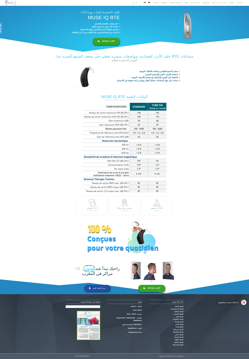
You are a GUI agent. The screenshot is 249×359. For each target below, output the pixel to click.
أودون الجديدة (178, 337)
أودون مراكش (178, 312)
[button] (153, 281)
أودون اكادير (179, 324)
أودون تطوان (179, 340)
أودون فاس (179, 317)
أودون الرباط (179, 306)
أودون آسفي (179, 335)
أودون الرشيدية (178, 319)
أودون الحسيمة (178, 345)
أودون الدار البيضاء (177, 309)
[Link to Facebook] (136, 2)
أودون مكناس (178, 314)
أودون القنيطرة (178, 332)
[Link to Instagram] (133, 2)
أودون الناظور (178, 342)
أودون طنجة (179, 322)
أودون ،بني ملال (178, 329)
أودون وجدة (179, 327)
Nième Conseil (176, 356)
